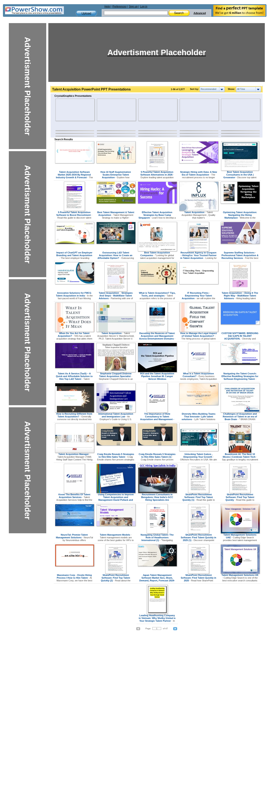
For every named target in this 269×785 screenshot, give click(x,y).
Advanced (200, 13)
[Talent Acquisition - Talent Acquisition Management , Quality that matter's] (198, 210)
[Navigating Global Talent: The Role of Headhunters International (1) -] (157, 532)
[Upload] (86, 13)
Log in (143, 6)
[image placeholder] (67, 110)
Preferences (119, 6)
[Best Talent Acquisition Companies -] (157, 250)
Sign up (133, 6)
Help (107, 6)
